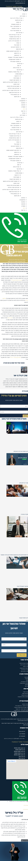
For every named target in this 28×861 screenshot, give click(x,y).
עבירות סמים (19, 49)
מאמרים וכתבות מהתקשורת (23, 696)
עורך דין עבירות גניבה (14, 34)
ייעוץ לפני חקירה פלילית (13, 88)
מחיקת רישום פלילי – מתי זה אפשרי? (21, 710)
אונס (18, 65)
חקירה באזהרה (24, 514)
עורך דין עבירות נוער (24, 671)
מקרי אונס (10, 318)
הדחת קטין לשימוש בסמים (12, 51)
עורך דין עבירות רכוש (24, 664)
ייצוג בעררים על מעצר (14, 92)
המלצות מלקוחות (25, 695)
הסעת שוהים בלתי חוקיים (13, 86)
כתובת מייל (24, 648)
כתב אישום (16, 96)
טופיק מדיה (26, 805)
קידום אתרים (25, 809)
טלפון (26, 409)
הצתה (17, 43)
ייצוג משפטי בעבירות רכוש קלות (21, 451)
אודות (23, 14)
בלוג (24, 109)
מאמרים (23, 107)
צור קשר (23, 111)
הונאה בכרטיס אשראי (14, 39)
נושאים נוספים (19, 74)
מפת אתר (26, 677)
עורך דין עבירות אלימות (24, 663)
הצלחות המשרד (25, 693)
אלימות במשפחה (15, 24)
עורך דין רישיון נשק (23, 483)
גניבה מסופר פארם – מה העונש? (22, 709)
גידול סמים (16, 53)
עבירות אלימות (18, 20)
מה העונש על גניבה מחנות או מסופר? (21, 707)
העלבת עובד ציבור (14, 30)
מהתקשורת (22, 101)
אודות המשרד (25, 691)
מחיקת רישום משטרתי (14, 59)
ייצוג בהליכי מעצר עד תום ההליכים (11, 90)
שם (27, 403)
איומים (17, 22)
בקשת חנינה (16, 78)
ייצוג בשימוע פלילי (15, 94)
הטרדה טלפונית (15, 28)
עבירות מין (19, 63)
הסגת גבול (16, 45)
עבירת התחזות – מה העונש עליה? (21, 705)
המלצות (23, 103)
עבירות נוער (19, 70)
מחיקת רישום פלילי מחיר (22, 586)
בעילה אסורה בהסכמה (13, 72)
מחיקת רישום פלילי (14, 61)
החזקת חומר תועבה (14, 80)
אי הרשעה (16, 76)
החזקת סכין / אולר (14, 26)
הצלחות (23, 98)
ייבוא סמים (16, 55)
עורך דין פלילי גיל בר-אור (16, 18)
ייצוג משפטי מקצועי (23, 618)
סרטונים (23, 105)
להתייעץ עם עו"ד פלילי (15, 357)
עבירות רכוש (19, 32)
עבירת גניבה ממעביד (14, 37)
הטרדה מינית (16, 67)
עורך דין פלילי (25, 245)
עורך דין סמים (25, 666)
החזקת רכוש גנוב (15, 47)
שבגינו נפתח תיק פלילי (16, 280)
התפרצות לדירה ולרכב (13, 41)
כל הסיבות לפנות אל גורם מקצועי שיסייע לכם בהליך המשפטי (14, 555)
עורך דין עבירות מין (24, 669)
